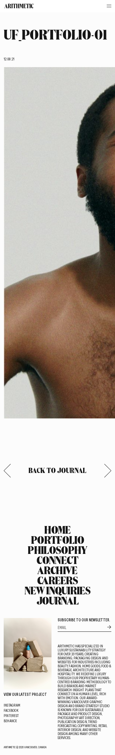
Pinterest (11, 715)
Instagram (12, 705)
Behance (10, 720)
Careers (57, 580)
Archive (57, 570)
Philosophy (57, 550)
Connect (57, 560)
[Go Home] (19, 6)
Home (57, 530)
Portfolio (57, 540)
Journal (57, 600)
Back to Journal (57, 470)
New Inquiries (57, 590)
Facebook (11, 710)
